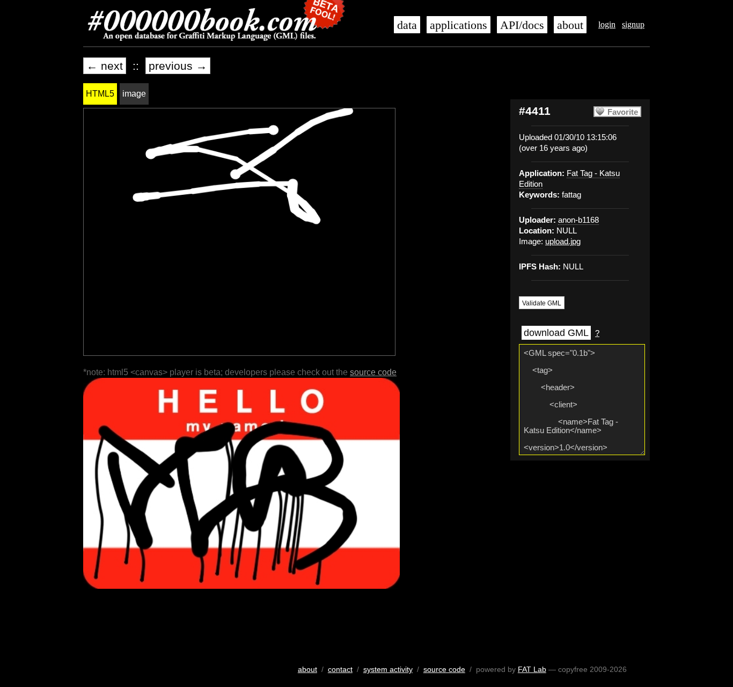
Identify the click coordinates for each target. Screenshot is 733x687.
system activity (388, 669)
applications (458, 25)
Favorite (622, 112)
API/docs (522, 25)
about (570, 25)
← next (104, 66)
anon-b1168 (578, 220)
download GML (556, 332)
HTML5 (100, 93)
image (134, 93)
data (407, 25)
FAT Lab (532, 669)
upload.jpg (563, 241)
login (606, 24)
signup (633, 24)
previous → (178, 66)
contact (340, 669)
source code (373, 372)
